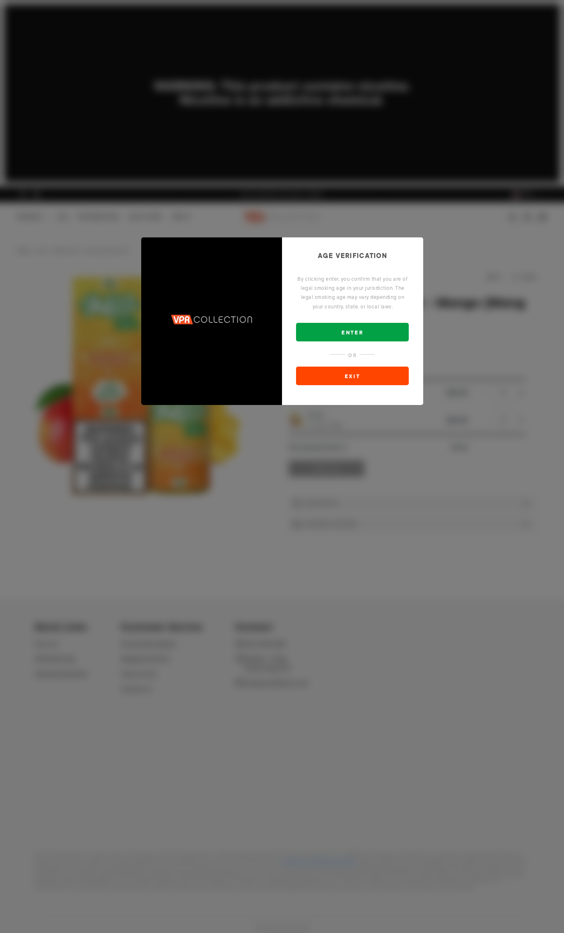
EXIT (352, 376)
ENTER (352, 333)
